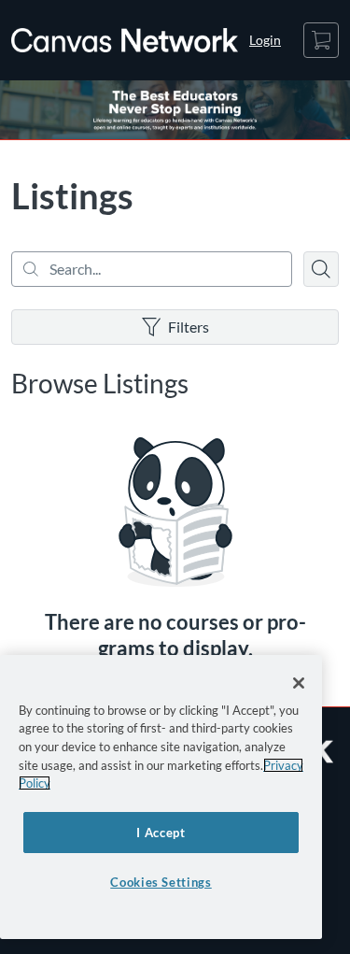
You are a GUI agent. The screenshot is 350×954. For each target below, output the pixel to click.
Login (265, 40)
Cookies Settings (161, 882)
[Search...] (151, 269)
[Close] (298, 683)
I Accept (160, 832)
